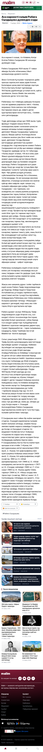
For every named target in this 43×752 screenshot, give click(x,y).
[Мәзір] (16, 748)
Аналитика (5, 700)
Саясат (4, 697)
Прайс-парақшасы (7, 742)
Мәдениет (11, 13)
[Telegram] (32, 26)
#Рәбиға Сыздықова (11, 514)
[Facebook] (30, 2)
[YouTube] (27, 2)
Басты (4, 13)
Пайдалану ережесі (30, 709)
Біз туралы (27, 697)
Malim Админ (27, 23)
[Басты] (5, 748)
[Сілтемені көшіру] (29, 26)
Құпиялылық (27, 706)
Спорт (3, 712)
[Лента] (27, 748)
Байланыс (26, 703)
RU (38, 2)
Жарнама (26, 700)
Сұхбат (4, 709)
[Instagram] (23, 2)
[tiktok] (33, 678)
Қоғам (3, 703)
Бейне (3, 715)
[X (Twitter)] (39, 26)
